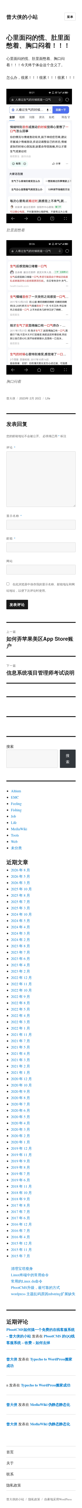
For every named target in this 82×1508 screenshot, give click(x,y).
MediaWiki (19, 828)
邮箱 (11, 538)
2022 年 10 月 (21, 990)
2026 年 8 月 (20, 870)
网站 (9, 561)
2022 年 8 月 (20, 1002)
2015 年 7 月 (20, 1255)
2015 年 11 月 (21, 1249)
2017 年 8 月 (20, 1205)
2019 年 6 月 (20, 1179)
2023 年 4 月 (20, 964)
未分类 (16, 847)
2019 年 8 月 (20, 1167)
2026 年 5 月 (20, 876)
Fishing (16, 809)
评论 (11, 447)
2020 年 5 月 (20, 1116)
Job (13, 816)
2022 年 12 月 (21, 977)
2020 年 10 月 (21, 1085)
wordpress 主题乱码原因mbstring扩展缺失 (43, 1293)
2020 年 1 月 (20, 1142)
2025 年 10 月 (21, 889)
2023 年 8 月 (20, 945)
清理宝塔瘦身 (22, 1268)
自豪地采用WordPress (58, 1499)
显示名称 (14, 516)
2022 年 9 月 (20, 996)
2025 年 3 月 (20, 907)
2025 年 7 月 (20, 901)
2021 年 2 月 (20, 1066)
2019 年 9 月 (20, 1161)
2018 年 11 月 (21, 1186)
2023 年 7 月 (20, 952)
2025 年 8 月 (20, 895)
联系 (10, 1474)
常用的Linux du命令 (26, 1281)
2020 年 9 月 (20, 1091)
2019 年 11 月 (21, 1154)
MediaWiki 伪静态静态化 (50, 1404)
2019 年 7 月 (20, 1173)
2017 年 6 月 (20, 1217)
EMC (15, 797)
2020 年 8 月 (20, 1097)
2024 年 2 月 (20, 939)
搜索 (10, 746)
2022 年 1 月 (20, 1028)
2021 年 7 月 (20, 1040)
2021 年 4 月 (20, 1053)
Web (14, 841)
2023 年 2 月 (20, 971)
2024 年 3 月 (20, 933)
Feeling (16, 803)
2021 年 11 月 (21, 1034)
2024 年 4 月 (20, 926)
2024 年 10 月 (21, 914)
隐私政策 (13, 1485)
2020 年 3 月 (20, 1129)
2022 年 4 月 (20, 1015)
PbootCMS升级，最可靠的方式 (35, 1287)
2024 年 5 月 (20, 920)
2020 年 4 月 (20, 1123)
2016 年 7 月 (20, 1230)
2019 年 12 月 (21, 1148)
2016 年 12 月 (21, 1224)
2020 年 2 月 (20, 1135)
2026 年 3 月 (20, 882)
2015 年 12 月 (21, 1243)
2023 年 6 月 (20, 958)
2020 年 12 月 (21, 1078)
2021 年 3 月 (20, 1059)
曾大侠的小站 (22, 16)
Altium (16, 790)
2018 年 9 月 (20, 1198)
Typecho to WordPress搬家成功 (45, 1385)
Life (47, 398)
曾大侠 (10, 398)
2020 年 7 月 (20, 1104)
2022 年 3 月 (20, 1021)
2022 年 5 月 (20, 1009)
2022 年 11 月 (21, 983)
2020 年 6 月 (20, 1110)
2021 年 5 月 (20, 1047)
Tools (15, 835)
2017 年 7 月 (20, 1211)
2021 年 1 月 (20, 1072)
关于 (10, 1463)
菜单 (70, 16)
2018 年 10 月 (21, 1192)
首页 (10, 1451)
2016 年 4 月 (20, 1236)
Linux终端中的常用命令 (30, 1274)
